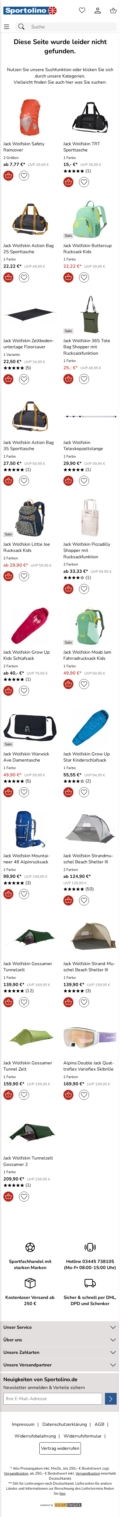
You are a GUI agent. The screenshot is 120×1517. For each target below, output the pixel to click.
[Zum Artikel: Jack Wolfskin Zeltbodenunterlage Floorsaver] (30, 314)
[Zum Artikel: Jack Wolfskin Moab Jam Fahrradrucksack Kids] (90, 626)
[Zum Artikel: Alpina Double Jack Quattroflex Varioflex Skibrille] (90, 1038)
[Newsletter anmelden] (111, 1399)
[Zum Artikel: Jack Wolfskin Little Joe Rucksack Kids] (30, 518)
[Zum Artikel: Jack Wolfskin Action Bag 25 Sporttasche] (30, 219)
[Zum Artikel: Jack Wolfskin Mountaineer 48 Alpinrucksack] (30, 829)
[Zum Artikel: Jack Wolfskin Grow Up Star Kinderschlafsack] (90, 728)
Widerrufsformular (83, 1436)
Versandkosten (16, 1473)
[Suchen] (22, 27)
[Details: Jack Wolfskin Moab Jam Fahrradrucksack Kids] (69, 642)
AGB (99, 1424)
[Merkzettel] (82, 10)
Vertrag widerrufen (60, 1448)
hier (62, 1493)
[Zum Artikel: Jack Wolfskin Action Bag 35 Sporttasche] (30, 416)
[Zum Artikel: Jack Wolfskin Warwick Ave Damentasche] (30, 728)
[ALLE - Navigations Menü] (6, 27)
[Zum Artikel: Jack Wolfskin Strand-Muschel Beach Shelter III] (90, 937)
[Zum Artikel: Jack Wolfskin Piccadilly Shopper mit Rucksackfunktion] (90, 518)
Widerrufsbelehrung (35, 1436)
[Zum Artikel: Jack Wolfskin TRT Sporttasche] (90, 117)
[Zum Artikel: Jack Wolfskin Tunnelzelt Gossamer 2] (30, 1132)
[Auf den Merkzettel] (24, 176)
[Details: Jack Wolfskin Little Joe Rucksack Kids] (9, 534)
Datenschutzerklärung (64, 1424)
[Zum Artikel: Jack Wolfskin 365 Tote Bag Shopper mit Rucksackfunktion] (90, 314)
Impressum (23, 1424)
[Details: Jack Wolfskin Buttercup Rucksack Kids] (69, 235)
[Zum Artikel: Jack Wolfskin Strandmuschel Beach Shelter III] (90, 829)
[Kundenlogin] (97, 10)
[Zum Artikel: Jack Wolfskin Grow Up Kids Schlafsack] (30, 626)
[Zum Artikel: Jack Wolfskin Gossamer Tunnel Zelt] (30, 1038)
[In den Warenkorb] (8, 176)
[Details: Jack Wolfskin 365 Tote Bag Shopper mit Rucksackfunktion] (69, 331)
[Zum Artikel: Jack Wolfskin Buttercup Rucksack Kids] (90, 219)
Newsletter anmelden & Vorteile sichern (44, 1388)
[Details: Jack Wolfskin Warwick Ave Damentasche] (9, 744)
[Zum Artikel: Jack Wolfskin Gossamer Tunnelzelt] (30, 937)
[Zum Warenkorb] (113, 10)
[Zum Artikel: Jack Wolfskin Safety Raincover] (30, 117)
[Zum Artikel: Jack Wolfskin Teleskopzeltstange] (90, 416)
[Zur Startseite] (30, 10)
